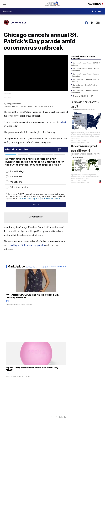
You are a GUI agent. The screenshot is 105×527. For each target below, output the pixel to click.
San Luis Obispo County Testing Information (85, 69)
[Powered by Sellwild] (62, 417)
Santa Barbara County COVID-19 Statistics (85, 80)
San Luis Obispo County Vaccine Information (85, 75)
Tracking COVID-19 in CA (82, 96)
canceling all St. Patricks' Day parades (26, 245)
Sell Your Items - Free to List (37, 267)
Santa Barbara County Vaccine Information (84, 91)
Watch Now (95, 4)
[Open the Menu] (4, 4)
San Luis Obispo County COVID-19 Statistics (85, 64)
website (63, 121)
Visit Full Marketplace (57, 266)
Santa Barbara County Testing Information (84, 86)
